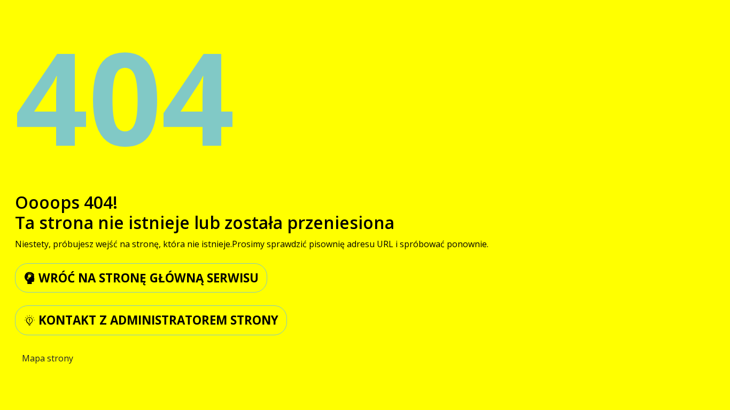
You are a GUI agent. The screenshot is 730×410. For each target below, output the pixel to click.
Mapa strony (47, 358)
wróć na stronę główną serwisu (147, 278)
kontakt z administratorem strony (156, 320)
